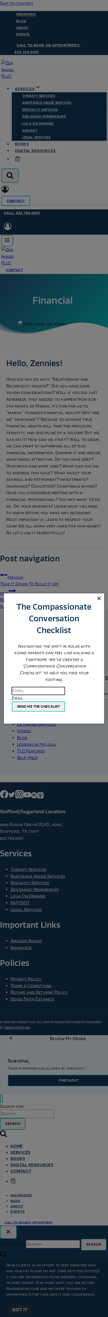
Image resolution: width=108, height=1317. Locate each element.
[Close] (99, 598)
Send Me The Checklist (38, 706)
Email (17, 698)
